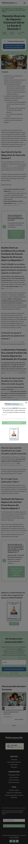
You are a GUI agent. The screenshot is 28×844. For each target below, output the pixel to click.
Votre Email (4, 414)
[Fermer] (26, 402)
